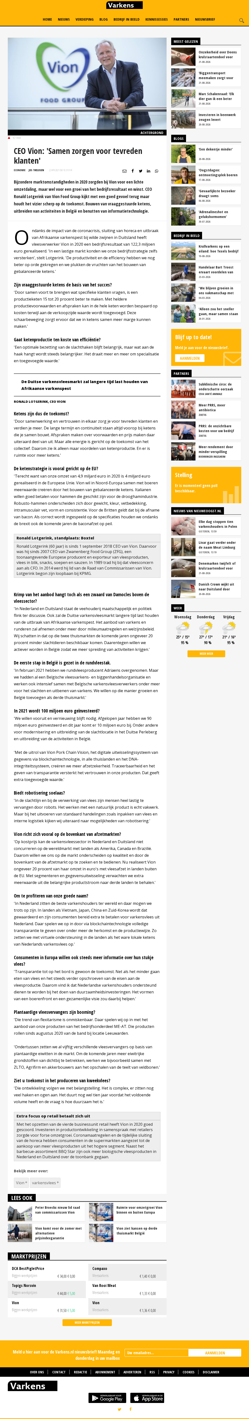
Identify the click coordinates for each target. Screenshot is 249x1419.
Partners (181, 19)
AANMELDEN (215, 1353)
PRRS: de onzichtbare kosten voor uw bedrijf (216, 428)
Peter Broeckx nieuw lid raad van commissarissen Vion (57, 1210)
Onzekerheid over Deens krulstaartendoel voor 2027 (218, 54)
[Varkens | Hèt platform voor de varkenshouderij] (124, 5)
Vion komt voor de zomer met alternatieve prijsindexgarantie (58, 1233)
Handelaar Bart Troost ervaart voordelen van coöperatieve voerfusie (217, 269)
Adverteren (132, 1372)
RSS (152, 1372)
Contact (59, 1372)
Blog (103, 19)
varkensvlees (44, 1182)
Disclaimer (211, 1372)
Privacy (168, 1372)
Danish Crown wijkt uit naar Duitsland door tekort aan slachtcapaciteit (216, 586)
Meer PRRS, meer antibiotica (212, 407)
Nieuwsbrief (205, 19)
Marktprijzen (28, 1256)
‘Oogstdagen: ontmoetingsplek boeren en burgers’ (218, 172)
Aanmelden (190, 358)
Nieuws (64, 19)
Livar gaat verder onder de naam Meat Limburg (217, 545)
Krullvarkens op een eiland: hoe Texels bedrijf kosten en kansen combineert (219, 248)
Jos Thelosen (36, 170)
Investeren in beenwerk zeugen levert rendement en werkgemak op (217, 117)
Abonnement (105, 1372)
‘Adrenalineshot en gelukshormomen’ (213, 214)
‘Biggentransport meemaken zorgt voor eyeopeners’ (216, 75)
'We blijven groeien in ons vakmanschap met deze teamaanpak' (216, 290)
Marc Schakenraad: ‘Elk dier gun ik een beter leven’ (216, 96)
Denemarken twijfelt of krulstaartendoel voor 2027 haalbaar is (217, 566)
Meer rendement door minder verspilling (216, 449)
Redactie (80, 1372)
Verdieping (85, 19)
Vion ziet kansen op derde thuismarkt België (136, 1230)
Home (47, 19)
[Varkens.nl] (124, 1387)
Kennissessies (156, 19)
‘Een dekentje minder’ (216, 149)
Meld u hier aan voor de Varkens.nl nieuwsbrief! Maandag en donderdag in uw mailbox (66, 1355)
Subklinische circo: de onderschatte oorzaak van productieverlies (216, 386)
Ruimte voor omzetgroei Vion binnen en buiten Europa (139, 1210)
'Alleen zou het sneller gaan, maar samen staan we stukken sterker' (218, 311)
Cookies (189, 1372)
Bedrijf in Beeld (127, 19)
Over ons (37, 1372)
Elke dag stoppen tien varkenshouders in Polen (218, 524)
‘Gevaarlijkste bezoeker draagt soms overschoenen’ (217, 193)
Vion (20, 1182)
